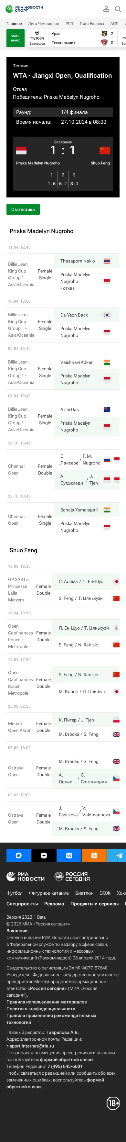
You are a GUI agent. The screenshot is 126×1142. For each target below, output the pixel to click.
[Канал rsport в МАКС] (18, 855)
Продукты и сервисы (94, 904)
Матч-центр (16, 38)
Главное (14, 23)
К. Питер (68, 719)
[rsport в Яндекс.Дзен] (44, 855)
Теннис (20, 65)
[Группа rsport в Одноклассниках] (94, 855)
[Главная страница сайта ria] (7, 9)
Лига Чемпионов (43, 23)
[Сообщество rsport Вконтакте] (69, 855)
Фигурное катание (49, 893)
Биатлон (84, 893)
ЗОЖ (105, 893)
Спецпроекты (22, 904)
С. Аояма (68, 581)
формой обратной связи (66, 1059)
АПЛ (114, 23)
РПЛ (69, 23)
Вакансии (16, 930)
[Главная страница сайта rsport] (39, 9)
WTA (20, 75)
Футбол (14, 893)
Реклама (54, 904)
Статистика (23, 209)
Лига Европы (92, 23)
